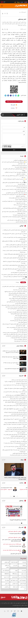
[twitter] (13, 95)
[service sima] (18, 2)
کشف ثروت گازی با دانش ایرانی (16, 553)
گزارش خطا (13, 105)
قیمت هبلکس (14, 583)
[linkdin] (8, 95)
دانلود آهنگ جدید (6, 570)
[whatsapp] (18, 95)
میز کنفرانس (7, 587)
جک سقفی (7, 583)
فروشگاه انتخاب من (22, 577)
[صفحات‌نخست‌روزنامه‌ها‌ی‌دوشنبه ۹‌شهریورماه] (14, 511)
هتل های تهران (14, 577)
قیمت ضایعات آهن (14, 580)
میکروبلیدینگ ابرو (23, 580)
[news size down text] (7, 29)
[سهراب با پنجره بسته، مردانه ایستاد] (24, 545)
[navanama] (25, 2)
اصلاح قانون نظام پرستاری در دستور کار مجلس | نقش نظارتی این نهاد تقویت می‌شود (11, 540)
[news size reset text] (5, 29)
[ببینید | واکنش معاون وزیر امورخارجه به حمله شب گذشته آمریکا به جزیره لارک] (14, 469)
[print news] (2, 14)
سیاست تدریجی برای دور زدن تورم (13, 487)
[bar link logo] (3, 2)
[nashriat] (21, 5)
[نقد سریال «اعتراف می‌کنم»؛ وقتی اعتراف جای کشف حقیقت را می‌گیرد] (22, 358)
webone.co (7, 574)
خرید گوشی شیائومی (7, 566)
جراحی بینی (15, 565)
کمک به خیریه (6, 577)
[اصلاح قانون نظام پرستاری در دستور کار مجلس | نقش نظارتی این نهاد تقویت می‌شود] (24, 539)
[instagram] (8, 611)
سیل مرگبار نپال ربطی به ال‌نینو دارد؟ (15, 533)
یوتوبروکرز (24, 565)
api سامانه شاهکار (14, 562)
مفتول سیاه (7, 580)
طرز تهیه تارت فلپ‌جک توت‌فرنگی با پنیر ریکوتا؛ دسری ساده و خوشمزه (14, 277)
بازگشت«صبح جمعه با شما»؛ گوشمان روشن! (12, 368)
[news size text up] (2, 29)
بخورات (16, 570)
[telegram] (16, 95)
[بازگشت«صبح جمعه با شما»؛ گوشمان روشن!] (22, 369)
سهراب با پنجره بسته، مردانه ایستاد (15, 546)
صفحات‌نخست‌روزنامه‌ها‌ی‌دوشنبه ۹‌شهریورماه (18, 520)
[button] (17, 496)
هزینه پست (24, 570)
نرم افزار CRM (14, 574)
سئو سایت (24, 562)
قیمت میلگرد (15, 587)
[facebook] (11, 95)
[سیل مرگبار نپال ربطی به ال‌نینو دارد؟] (24, 533)
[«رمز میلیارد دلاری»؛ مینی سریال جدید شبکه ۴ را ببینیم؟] (22, 364)
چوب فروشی (7, 562)
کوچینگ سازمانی (23, 583)
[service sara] (22, 2)
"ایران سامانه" (19, 607)
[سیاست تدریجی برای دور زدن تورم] (22, 489)
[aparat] (19, 611)
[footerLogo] (18, 597)
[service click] (15, 2)
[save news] (7, 13)
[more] (3, 345)
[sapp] (22, 611)
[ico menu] (2, 6)
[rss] (5, 611)
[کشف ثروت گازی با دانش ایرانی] (24, 552)
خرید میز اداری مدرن (23, 587)
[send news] (5, 13)
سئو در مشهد (23, 574)
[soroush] (5, 95)
